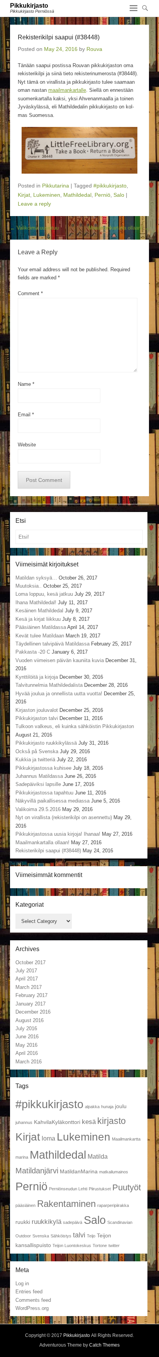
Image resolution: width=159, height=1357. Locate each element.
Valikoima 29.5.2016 (38, 809)
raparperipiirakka (113, 1205)
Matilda (98, 1156)
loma (48, 1138)
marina (21, 1157)
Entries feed (28, 1291)
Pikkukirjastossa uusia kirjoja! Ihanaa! (57, 834)
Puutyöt (126, 1187)
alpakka (92, 1106)
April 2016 (26, 1053)
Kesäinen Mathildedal (39, 610)
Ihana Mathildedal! (35, 602)
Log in (22, 1283)
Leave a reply (34, 204)
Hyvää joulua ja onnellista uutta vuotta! (58, 693)
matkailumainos (113, 1171)
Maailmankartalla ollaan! (118, 228)
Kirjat (24, 195)
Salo (118, 195)
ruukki (22, 1222)
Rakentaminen (66, 1203)
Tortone (100, 1245)
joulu (121, 1106)
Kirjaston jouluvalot (36, 710)
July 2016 (26, 1028)
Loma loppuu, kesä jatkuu (44, 594)
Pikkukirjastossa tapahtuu (44, 793)
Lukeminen (46, 195)
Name (26, 384)
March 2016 (28, 1062)
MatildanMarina (79, 1171)
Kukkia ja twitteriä (35, 759)
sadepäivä (72, 1222)
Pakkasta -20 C (32, 652)
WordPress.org (32, 1308)
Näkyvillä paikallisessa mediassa (52, 801)
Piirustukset (100, 1188)
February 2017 (31, 995)
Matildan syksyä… (36, 578)
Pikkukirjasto (29, 5)
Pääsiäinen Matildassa (40, 627)
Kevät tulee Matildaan (39, 636)
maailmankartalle (67, 90)
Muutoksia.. (28, 586)
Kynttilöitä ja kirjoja (36, 677)
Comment (30, 293)
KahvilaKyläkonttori (57, 1122)
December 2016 (33, 1012)
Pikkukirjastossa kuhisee (43, 768)
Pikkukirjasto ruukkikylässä (46, 743)
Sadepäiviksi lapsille (38, 784)
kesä (89, 1121)
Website (27, 445)
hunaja (107, 1106)
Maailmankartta (126, 1139)
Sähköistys (61, 1236)
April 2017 (26, 979)
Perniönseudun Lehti (68, 1188)
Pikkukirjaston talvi (36, 718)
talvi (79, 1235)
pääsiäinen (25, 1205)
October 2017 (30, 962)
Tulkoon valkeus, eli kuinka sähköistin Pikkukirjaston (74, 726)
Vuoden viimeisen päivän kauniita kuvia (59, 660)
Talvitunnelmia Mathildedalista (49, 685)
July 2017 (26, 970)
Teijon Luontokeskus (71, 1245)
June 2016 (27, 1036)
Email (26, 414)
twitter (114, 1245)
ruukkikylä (46, 1221)
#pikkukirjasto (110, 186)
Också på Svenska (36, 751)
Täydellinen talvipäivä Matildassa (52, 644)
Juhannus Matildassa (39, 776)
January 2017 (30, 1004)
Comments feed (33, 1300)
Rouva (94, 49)
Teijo (91, 1236)
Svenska (40, 1236)
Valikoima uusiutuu (34, 228)
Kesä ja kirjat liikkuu (38, 619)
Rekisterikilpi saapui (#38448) (48, 850)
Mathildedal (77, 195)
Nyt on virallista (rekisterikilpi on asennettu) (63, 817)
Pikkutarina (55, 186)
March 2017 (28, 987)
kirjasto (111, 1121)
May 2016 (26, 1045)
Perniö (102, 195)
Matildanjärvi (36, 1170)
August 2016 (29, 1020)
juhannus (23, 1122)
